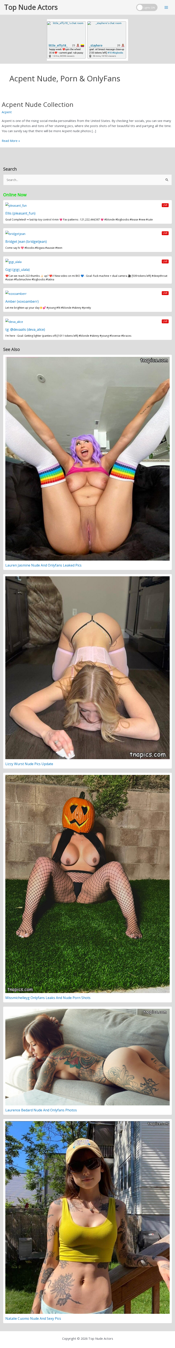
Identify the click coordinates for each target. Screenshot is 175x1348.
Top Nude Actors (31, 7)
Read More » (11, 140)
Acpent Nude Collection (37, 104)
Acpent (7, 112)
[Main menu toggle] (166, 7)
